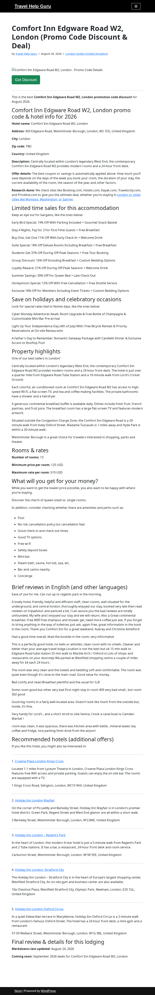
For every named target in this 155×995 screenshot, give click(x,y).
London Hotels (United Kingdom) (86, 54)
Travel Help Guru (26, 54)
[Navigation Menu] (136, 6)
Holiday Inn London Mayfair (35, 800)
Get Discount (26, 80)
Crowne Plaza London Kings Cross (39, 761)
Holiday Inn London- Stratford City (39, 870)
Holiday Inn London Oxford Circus (39, 909)
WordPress (48, 991)
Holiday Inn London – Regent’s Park (40, 835)
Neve (18, 991)
